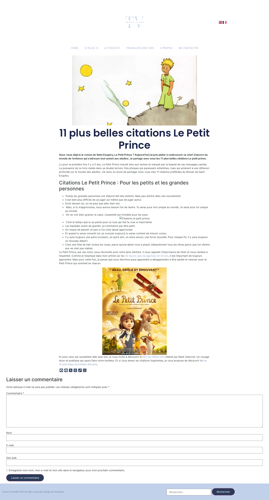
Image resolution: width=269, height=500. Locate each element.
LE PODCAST (112, 48)
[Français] (225, 22)
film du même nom (154, 356)
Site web (11, 458)
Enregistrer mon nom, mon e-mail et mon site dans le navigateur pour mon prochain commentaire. (67, 470)
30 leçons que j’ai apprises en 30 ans (146, 255)
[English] (221, 22)
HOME (74, 48)
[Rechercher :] (189, 492)
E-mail (10, 445)
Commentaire (15, 393)
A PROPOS (166, 48)
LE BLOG (90, 48)
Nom (9, 433)
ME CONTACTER (188, 48)
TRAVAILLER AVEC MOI (140, 48)
